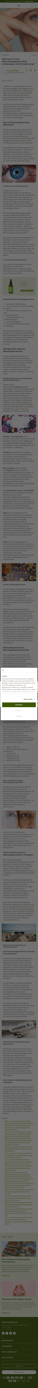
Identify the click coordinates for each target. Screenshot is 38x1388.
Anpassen (18, 710)
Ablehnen (19, 716)
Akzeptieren (19, 704)
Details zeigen (28, 699)
